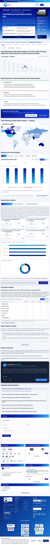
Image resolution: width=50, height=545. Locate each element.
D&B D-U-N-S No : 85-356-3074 (41, 0)
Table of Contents (9, 44)
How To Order (26, 509)
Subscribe (43, 508)
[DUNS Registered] (4, 461)
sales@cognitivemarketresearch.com (9, 510)
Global (4, 155)
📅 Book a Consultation (40, 37)
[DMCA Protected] (11, 461)
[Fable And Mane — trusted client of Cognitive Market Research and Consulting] (43, 449)
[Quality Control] (3, 456)
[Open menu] (45, 5)
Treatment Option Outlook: (19, 204)
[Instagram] (37, 514)
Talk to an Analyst (42, 115)
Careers (16, 506)
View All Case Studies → (37, 481)
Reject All (39, 540)
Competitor (28, 44)
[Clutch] (15, 461)
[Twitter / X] (42, 514)
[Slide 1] (26, 453)
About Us (16, 501)
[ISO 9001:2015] (3, 454)
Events (16, 512)
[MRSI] (10, 449)
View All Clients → (37, 456)
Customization (4, 47)
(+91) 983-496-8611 (7, 505)
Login (42, 4)
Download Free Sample (31, 115)
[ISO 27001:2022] (7, 454)
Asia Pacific (21, 155)
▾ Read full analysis (25, 344)
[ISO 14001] (19, 454)
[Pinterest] (34, 517)
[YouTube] (44, 514)
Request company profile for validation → (9, 322)
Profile (10, 379)
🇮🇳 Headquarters (7, 512)
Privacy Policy (14, 543)
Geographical (16, 44)
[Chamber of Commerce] (8, 461)
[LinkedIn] (39, 514)
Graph (43, 159)
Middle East (34, 155)
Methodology (39, 44)
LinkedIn (5, 379)
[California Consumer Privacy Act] (9, 456)
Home (3, 11)
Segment (22, 44)
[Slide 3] (28, 453)
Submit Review (6, 435)
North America (10, 155)
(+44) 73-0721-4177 (6, 488)
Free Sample (22, 42)
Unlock (23, 226)
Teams (16, 504)
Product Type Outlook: (6, 204)
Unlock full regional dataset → (43, 195)
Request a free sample (28, 187)
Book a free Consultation (42, 379)
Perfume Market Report (6, 475)
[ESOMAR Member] (4, 449)
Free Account (18, 47)
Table (47, 159)
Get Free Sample (43, 282)
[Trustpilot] (20, 461)
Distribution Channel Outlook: (32, 204)
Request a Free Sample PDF (42, 278)
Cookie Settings (26, 504)
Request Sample (11, 47)
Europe (16, 155)
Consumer (7, 11)
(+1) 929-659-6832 (6, 487)
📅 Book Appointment (25, 492)
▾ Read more (19, 37)
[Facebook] (34, 514)
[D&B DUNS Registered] (37, 525)
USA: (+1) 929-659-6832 (9, 0)
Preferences (33, 540)
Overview (3, 44)
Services (45, 44)
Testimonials (17, 511)
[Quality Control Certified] (27, 532)
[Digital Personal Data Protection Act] (12, 456)
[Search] (39, 5)
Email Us (4, 490)
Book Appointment (29, 42)
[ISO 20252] (15, 454)
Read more (5, 376)
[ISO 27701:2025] (10, 454)
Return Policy (26, 506)
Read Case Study (29, 476)
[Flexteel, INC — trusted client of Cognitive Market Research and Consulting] (31, 449)
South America (28, 155)
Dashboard (33, 44)
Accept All (46, 540)
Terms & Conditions (27, 501)
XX (9, 162)
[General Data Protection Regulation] (6, 456)
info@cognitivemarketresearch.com (24, 1)
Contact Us (6, 502)
